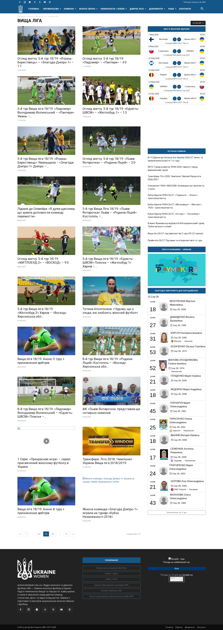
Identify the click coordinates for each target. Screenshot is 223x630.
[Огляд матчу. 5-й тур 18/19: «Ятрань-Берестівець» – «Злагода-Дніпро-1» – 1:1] (46, 40)
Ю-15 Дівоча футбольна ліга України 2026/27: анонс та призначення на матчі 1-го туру (175, 159)
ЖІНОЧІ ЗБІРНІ (87, 8)
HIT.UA (173, 578)
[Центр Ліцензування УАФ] (111, 585)
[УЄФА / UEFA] (111, 574)
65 (53, 534)
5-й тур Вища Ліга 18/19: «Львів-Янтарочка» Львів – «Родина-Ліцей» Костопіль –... (110, 212)
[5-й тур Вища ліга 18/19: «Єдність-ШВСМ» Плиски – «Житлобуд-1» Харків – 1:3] (111, 240)
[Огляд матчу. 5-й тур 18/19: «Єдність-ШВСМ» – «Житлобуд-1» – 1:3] (111, 90)
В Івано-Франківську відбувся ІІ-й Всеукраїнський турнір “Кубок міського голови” (176, 225)
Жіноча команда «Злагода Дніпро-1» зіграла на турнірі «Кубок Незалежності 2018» (110, 513)
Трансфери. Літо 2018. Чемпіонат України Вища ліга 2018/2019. (107, 461)
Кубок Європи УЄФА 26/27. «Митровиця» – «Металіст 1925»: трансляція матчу (175, 206)
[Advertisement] (177, 126)
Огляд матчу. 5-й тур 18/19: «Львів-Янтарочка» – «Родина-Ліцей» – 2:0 (109, 160)
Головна (169, 627)
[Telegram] (29, 2)
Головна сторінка (25, 16)
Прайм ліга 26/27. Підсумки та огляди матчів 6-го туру (175, 240)
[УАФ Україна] (111, 568)
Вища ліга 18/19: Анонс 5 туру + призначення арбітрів (40, 361)
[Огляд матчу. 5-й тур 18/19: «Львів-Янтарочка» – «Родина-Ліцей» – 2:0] (111, 140)
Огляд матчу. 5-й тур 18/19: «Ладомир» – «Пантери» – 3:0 (105, 60)
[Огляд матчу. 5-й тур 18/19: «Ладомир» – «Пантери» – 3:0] (111, 40)
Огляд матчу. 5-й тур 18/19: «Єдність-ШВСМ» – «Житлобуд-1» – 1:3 (111, 110)
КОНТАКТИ (185, 8)
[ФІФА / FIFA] (111, 579)
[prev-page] (20, 533)
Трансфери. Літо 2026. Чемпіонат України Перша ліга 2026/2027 (174, 178)
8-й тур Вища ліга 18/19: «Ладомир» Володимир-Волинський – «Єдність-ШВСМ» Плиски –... (45, 412)
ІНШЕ (171, 8)
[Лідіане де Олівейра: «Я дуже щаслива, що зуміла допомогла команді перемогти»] (46, 190)
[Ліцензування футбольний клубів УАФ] (111, 596)
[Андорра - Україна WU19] (176, 98)
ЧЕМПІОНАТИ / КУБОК (112, 8)
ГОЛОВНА (33, 8)
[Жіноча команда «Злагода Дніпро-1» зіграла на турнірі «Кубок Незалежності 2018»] (111, 491)
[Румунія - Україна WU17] (176, 75)
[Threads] (49, 2)
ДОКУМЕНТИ (156, 8)
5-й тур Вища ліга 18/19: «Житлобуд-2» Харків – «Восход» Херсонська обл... (42, 312)
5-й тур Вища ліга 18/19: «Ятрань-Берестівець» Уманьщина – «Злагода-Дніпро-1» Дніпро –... (45, 162)
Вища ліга (40, 16)
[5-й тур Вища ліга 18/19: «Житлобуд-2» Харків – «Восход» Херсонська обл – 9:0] (46, 290)
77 (66, 534)
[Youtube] (44, 2)
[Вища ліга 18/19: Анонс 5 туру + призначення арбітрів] (46, 341)
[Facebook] (19, 2)
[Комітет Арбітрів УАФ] (111, 591)
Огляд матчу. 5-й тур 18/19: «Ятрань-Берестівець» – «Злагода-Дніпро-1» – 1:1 (45, 62)
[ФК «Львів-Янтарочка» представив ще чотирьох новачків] (111, 391)
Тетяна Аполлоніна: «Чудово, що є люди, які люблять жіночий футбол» (110, 311)
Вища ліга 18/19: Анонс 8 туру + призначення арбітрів (40, 511)
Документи (190, 627)
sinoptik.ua (187, 575)
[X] (39, 2)
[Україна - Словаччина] (176, 86)
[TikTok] (34, 2)
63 (39, 534)
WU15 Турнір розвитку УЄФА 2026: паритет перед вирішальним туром (173, 168)
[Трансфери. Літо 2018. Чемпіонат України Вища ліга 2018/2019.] (111, 441)
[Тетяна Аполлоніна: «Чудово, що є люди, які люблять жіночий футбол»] (111, 290)
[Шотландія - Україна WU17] (176, 63)
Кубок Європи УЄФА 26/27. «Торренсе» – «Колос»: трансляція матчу (173, 196)
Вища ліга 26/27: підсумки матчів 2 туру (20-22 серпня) (175, 233)
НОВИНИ (69, 8)
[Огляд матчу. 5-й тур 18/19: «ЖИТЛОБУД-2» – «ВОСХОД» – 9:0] (46, 240)
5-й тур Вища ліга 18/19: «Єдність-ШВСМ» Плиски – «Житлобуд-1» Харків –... (108, 262)
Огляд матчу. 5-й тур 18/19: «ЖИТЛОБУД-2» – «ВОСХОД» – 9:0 (43, 260)
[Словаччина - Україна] (176, 51)
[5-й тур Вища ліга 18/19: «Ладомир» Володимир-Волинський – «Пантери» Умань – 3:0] (46, 90)
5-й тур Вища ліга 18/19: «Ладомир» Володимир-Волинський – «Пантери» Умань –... (45, 112)
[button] (202, 9)
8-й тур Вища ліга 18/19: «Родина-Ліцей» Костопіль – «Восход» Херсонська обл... (108, 362)
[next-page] (73, 533)
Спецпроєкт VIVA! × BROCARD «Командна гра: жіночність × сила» (176, 187)
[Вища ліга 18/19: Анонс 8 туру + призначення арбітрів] (46, 491)
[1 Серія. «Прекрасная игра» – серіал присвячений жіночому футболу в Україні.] (46, 441)
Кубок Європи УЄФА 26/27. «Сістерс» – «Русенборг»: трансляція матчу (174, 215)
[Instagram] (24, 2)
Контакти (201, 627)
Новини (178, 627)
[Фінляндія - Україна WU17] (176, 39)
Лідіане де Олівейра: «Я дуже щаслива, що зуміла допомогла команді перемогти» (46, 212)
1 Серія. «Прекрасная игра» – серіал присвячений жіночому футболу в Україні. (44, 463)
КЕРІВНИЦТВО (51, 8)
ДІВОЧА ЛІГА (137, 8)
